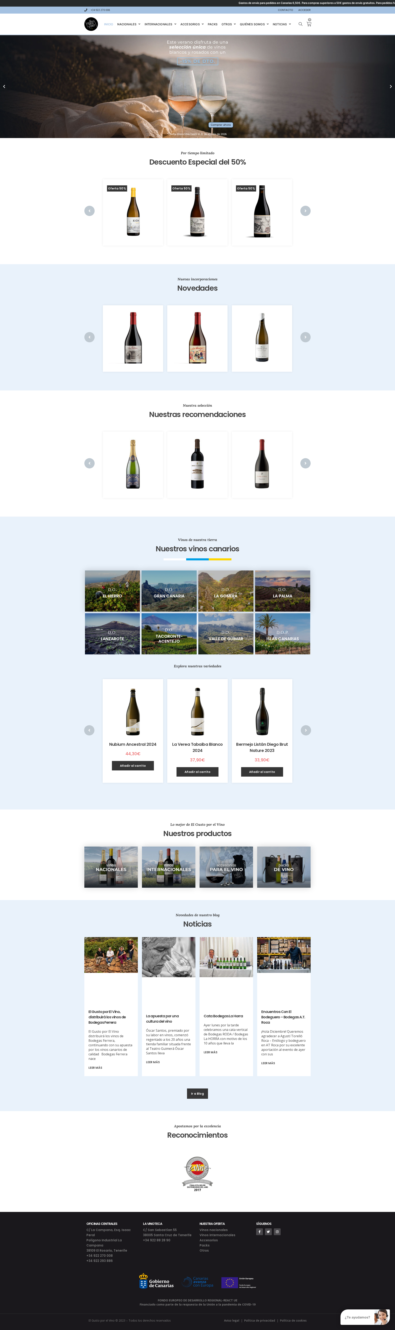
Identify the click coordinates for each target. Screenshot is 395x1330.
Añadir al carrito (133, 766)
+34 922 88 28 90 (156, 1240)
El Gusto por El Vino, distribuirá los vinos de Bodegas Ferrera (107, 1017)
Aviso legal (231, 1320)
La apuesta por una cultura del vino (162, 1018)
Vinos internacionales (217, 1235)
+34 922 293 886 (99, 1261)
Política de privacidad (259, 1320)
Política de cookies (293, 1320)
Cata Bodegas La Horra (223, 1016)
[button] (197, 1093)
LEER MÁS (95, 1068)
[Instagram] (277, 1231)
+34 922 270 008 (99, 1255)
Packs (205, 1245)
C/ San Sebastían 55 (160, 1230)
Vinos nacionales (214, 1230)
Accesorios (209, 1240)
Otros (204, 1250)
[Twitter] (268, 1231)
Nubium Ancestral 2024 (133, 744)
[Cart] (307, 24)
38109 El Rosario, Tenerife (106, 1250)
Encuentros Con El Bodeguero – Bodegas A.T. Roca (283, 1017)
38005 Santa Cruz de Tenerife (167, 1235)
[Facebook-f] (259, 1231)
